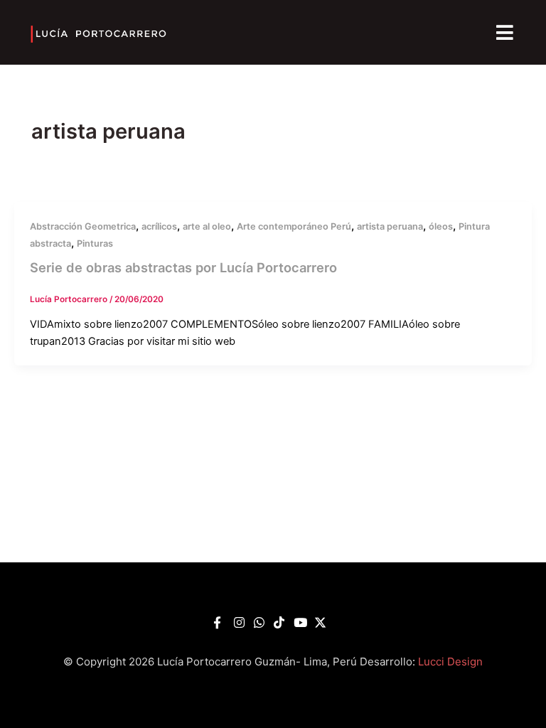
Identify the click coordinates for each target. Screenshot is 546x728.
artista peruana (390, 226)
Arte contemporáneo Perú (294, 226)
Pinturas (95, 243)
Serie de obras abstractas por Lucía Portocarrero (183, 267)
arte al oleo (207, 226)
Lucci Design (450, 661)
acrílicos (159, 226)
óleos (441, 226)
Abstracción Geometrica (83, 226)
